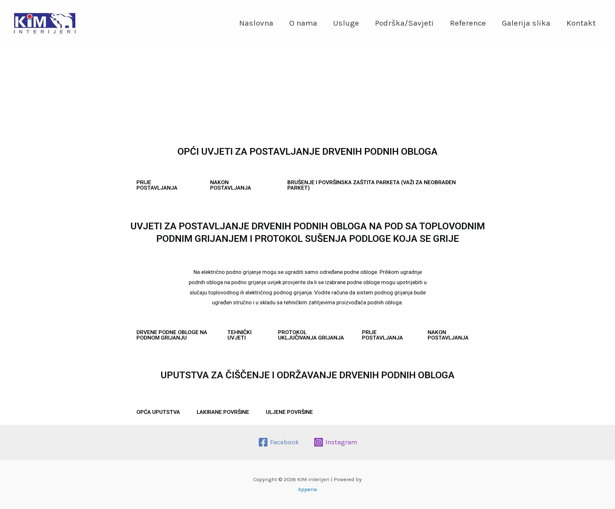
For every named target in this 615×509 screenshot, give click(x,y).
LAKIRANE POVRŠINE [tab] (223, 412)
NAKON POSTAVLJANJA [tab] (230, 185)
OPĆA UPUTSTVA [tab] (158, 412)
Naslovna (256, 23)
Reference (468, 23)
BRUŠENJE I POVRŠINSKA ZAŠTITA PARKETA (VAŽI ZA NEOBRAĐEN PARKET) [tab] (371, 185)
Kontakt (581, 23)
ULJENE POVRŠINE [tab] (289, 412)
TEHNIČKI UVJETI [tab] (239, 335)
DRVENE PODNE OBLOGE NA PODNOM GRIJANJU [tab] (171, 335)
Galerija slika (526, 23)
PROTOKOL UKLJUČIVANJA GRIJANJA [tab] (311, 335)
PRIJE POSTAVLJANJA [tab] (156, 185)
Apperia (307, 489)
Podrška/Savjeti (404, 23)
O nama (303, 23)
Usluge (346, 23)
